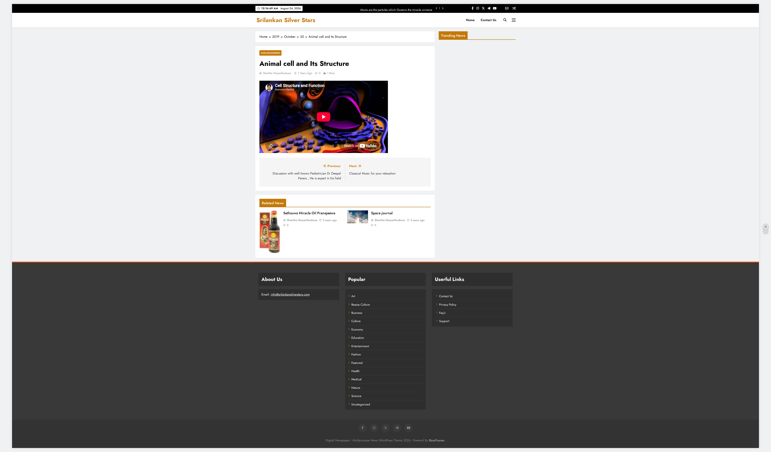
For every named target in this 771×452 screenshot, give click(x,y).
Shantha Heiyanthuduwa (277, 73)
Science (356, 396)
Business (356, 313)
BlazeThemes (436, 440)
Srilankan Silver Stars (285, 20)
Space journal (382, 213)
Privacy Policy (447, 304)
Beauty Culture (360, 304)
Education (357, 338)
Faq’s (442, 313)
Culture (356, 321)
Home (470, 20)
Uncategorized (270, 53)
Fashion (356, 354)
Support (444, 321)
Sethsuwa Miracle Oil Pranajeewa (309, 213)
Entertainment (360, 346)
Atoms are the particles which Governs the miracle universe (396, 8)
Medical (356, 379)
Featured (357, 363)
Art (353, 296)
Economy (357, 329)
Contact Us (488, 20)
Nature (355, 388)
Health (355, 371)
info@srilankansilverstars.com (290, 294)
